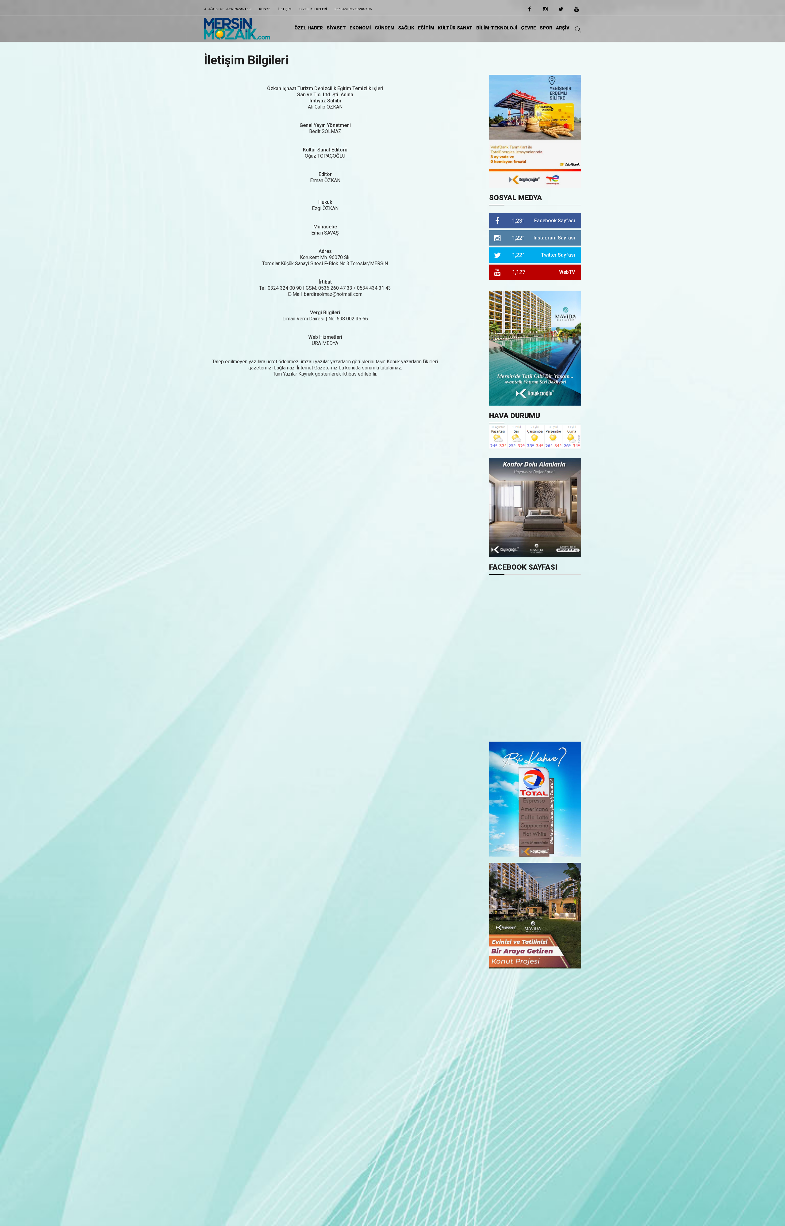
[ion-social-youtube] (576, 11)
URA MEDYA (325, 343)
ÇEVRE (528, 28)
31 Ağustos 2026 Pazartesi (227, 9)
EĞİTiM (426, 28)
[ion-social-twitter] (560, 11)
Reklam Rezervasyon (353, 9)
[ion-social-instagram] (545, 11)
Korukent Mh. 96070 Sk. (325, 257)
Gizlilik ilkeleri (313, 9)
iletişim (285, 9)
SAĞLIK (406, 28)
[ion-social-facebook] (529, 11)
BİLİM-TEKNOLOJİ (496, 28)
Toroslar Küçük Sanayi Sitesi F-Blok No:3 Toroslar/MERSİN (325, 263)
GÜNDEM (384, 28)
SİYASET (336, 28)
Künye (264, 9)
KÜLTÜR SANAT (455, 28)
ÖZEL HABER (308, 28)
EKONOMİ (360, 28)
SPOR (546, 28)
